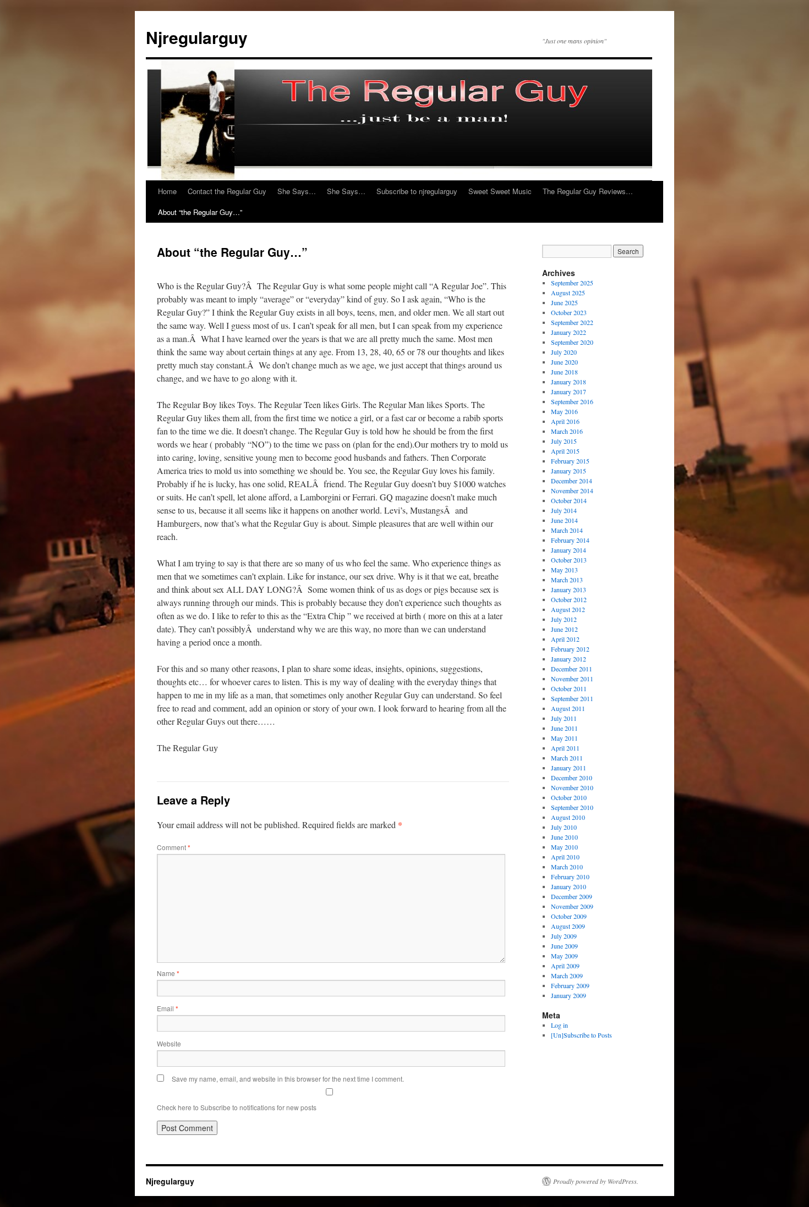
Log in (559, 1025)
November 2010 (572, 787)
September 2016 (572, 401)
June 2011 (564, 728)
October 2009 (569, 916)
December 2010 (571, 777)
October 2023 (569, 312)
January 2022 (568, 332)
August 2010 (568, 817)
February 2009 (570, 985)
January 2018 (568, 381)
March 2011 (567, 757)
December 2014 (571, 480)
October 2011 (569, 688)
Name (168, 973)
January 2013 (568, 589)
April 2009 (565, 965)
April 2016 (565, 421)
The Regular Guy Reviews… (588, 191)
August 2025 (568, 292)
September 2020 (572, 342)
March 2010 (567, 866)
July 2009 (564, 936)
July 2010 (564, 827)
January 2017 (568, 391)
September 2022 (572, 322)
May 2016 (564, 411)
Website (169, 1043)
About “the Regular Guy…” (200, 212)
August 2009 (568, 926)
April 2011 (565, 747)
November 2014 (572, 490)
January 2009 (568, 995)
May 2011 (564, 738)
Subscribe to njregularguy (416, 191)
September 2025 (572, 282)
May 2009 (564, 955)
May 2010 (564, 846)
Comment (173, 847)
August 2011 (568, 708)
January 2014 (568, 549)
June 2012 (564, 629)
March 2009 (567, 975)
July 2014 (564, 510)
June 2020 (564, 361)
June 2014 (564, 520)
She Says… (296, 191)
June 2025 (564, 302)
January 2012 (568, 658)
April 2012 (565, 639)
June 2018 (564, 371)
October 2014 (569, 500)
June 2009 (564, 945)
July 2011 (564, 718)
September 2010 (572, 807)
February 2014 (570, 540)
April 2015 (565, 451)
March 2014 (567, 530)
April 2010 (565, 856)
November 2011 (572, 678)
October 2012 (569, 599)
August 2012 (568, 609)
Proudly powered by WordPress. (595, 1181)
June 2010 (564, 837)
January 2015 (568, 470)
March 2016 (567, 431)
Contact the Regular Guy (227, 191)
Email (167, 1008)
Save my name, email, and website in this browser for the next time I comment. (288, 1078)
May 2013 (564, 569)
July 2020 (564, 352)
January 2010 (568, 886)
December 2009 (571, 896)
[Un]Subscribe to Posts (581, 1034)
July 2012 (564, 619)
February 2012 (570, 648)
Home (167, 191)
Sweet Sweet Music (500, 191)
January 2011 (568, 767)
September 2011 (572, 698)
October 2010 (569, 797)
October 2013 (569, 559)
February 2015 (570, 460)
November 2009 (572, 906)
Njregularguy (197, 37)
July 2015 (564, 441)
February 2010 (570, 876)
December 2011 (571, 668)
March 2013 (567, 579)
